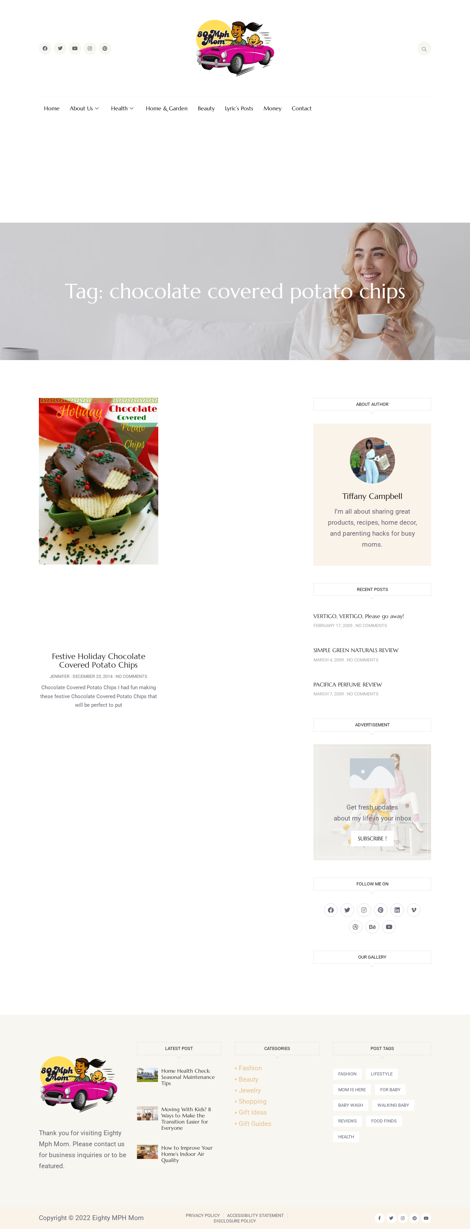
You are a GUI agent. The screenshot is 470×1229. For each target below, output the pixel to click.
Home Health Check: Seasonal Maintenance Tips (188, 1077)
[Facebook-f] (380, 1218)
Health (119, 108)
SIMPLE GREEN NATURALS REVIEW (355, 650)
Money (272, 108)
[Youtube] (75, 48)
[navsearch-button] (424, 48)
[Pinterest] (105, 48)
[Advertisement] (235, 171)
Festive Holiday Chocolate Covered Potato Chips (98, 660)
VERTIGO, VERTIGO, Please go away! (358, 616)
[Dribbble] (355, 927)
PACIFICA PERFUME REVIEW (347, 684)
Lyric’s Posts (239, 108)
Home (52, 108)
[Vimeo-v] (413, 910)
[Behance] (372, 927)
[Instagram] (90, 48)
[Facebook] (45, 48)
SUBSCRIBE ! (372, 838)
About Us (81, 108)
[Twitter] (60, 48)
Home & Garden (167, 108)
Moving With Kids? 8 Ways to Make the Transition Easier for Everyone (186, 1118)
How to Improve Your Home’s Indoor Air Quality (187, 1153)
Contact (302, 108)
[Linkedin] (397, 910)
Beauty (206, 108)
